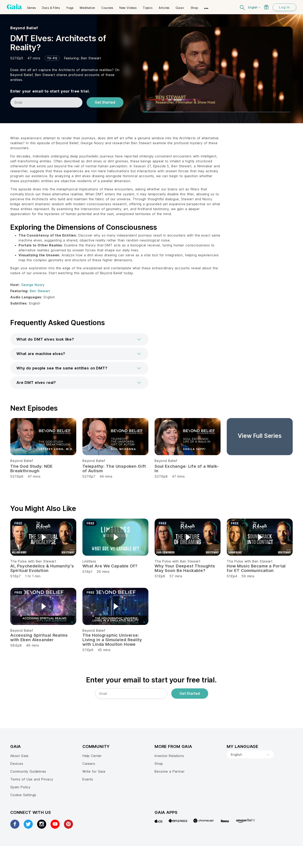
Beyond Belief (24, 28)
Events (87, 779)
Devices (16, 764)
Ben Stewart (91, 58)
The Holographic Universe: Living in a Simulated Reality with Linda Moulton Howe (112, 640)
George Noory (33, 285)
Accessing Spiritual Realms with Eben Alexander (39, 637)
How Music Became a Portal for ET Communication (256, 568)
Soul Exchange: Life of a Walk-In (187, 468)
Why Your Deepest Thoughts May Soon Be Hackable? (185, 568)
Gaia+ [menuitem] (180, 7)
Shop (159, 764)
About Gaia (19, 756)
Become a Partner (169, 771)
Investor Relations (169, 756)
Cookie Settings (23, 795)
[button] (79, 339)
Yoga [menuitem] (70, 7)
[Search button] (243, 7)
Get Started (105, 102)
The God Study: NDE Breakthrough (31, 468)
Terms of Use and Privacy (31, 779)
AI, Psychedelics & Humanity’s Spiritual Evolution (42, 568)
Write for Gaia (93, 771)
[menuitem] (31, 6)
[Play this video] (43, 537)
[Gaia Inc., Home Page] (14, 6)
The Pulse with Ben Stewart (33, 561)
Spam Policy (20, 787)
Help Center (92, 756)
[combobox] (250, 754)
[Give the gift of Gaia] (266, 7)
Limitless (89, 561)
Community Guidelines (28, 771)
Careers (88, 764)
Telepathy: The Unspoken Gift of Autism (114, 468)
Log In (284, 7)
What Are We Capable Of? (109, 566)
